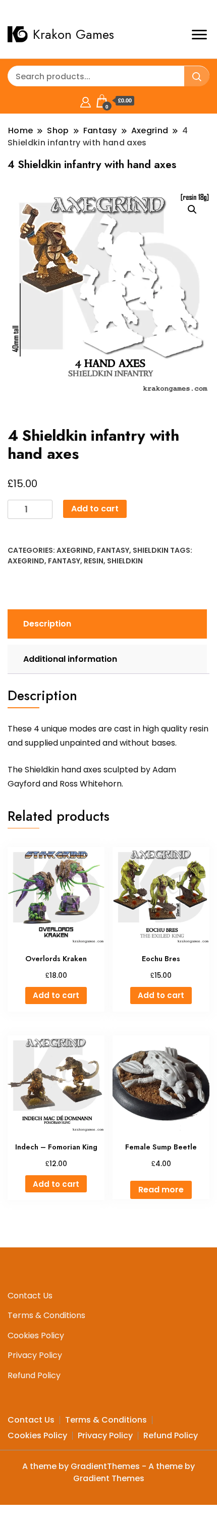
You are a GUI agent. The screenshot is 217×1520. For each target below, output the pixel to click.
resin (93, 561)
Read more (161, 1189)
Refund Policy (34, 1375)
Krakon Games (73, 34)
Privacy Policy (35, 1355)
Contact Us (30, 1295)
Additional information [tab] (70, 659)
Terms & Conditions (46, 1315)
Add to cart (95, 508)
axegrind (26, 561)
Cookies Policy (36, 1335)
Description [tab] (47, 624)
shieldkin (125, 561)
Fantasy (113, 550)
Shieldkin (151, 550)
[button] (192, 209)
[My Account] (85, 100)
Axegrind (75, 550)
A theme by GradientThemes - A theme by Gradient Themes (108, 1472)
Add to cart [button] (56, 995)
